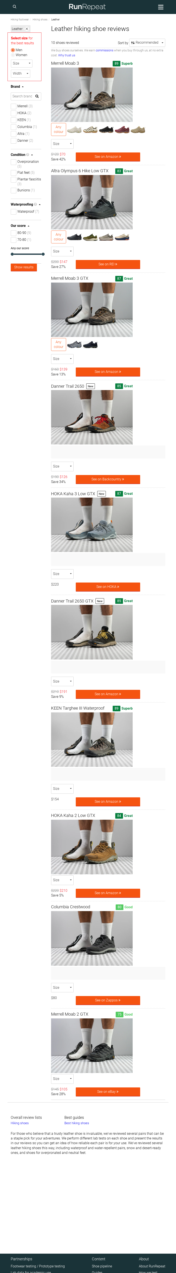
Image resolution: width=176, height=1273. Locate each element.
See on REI (107, 264)
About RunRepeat (152, 1266)
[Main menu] (160, 7)
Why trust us (66, 55)
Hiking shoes (40, 19)
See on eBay (107, 1092)
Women (21, 55)
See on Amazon (107, 157)
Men (19, 50)
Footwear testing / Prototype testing (38, 1266)
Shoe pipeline (102, 1266)
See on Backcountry (106, 479)
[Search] (15, 7)
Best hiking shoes (76, 1123)
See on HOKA (106, 587)
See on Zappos (106, 1000)
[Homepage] (87, 7)
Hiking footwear (20, 19)
